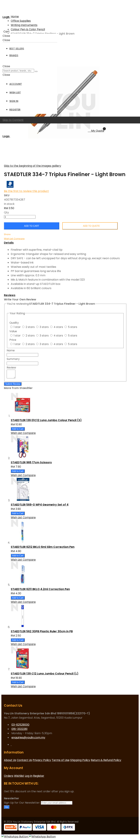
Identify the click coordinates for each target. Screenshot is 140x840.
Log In (28, 776)
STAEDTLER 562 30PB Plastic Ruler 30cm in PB (42, 631)
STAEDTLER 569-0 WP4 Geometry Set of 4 (39, 505)
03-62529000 (20, 725)
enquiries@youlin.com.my (28, 737)
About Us (10, 760)
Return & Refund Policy (106, 760)
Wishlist (19, 776)
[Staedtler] (10, 187)
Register (14, 109)
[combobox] (18, 70)
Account (15, 84)
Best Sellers (16, 48)
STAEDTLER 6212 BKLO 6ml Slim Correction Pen (42, 547)
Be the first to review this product (26, 191)
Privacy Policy (42, 760)
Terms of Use (60, 760)
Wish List (15, 92)
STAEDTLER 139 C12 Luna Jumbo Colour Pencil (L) (44, 674)
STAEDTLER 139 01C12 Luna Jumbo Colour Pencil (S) (46, 420)
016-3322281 (19, 729)
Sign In (13, 101)
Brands (13, 55)
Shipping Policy (80, 760)
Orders (8, 776)
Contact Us (24, 760)
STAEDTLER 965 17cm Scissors (31, 462)
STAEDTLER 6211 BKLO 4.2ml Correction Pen (40, 589)
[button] (9, 238)
